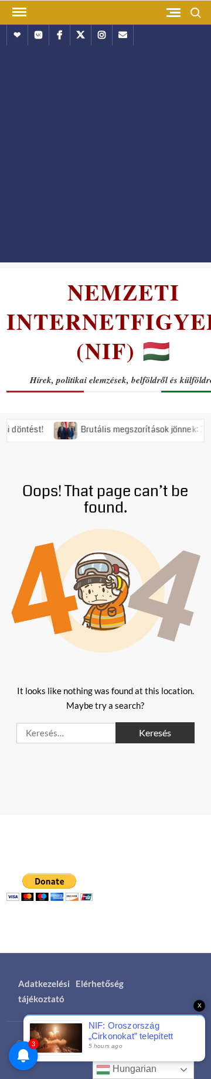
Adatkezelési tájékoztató (44, 991)
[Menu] (18, 12)
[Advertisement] (105, 157)
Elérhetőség (100, 983)
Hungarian (133, 1069)
